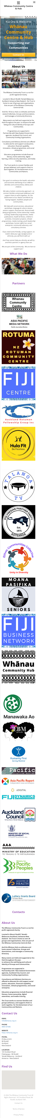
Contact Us (18, 1103)
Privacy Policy (18, 1115)
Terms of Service (18, 1109)
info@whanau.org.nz (9, 1021)
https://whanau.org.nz (10, 1033)
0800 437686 (6, 1027)
